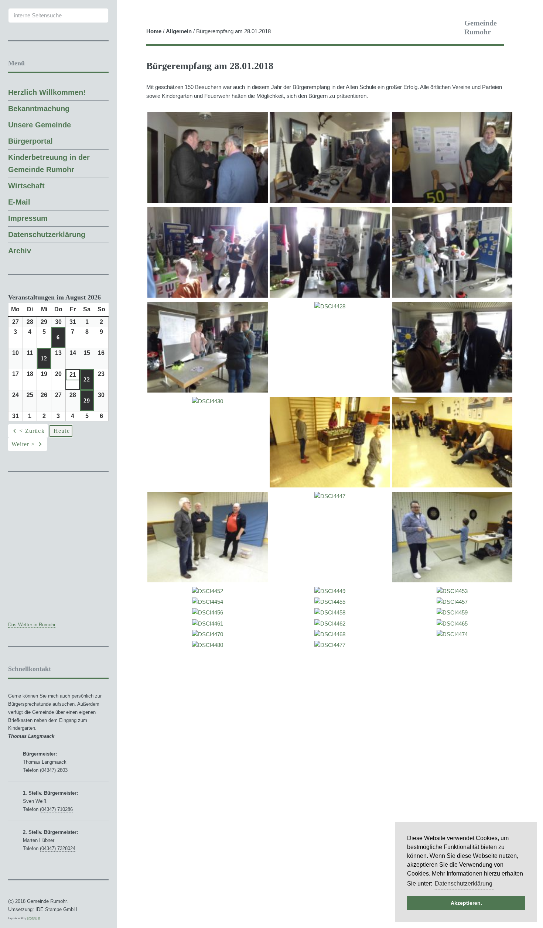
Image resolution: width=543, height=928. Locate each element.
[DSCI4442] (207, 580)
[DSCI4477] (329, 645)
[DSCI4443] (452, 580)
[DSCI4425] (330, 296)
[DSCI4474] (452, 634)
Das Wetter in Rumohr (31, 624)
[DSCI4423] (207, 296)
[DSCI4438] (452, 391)
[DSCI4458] (329, 613)
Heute (62, 431)
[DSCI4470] (207, 634)
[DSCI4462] (329, 624)
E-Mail (19, 202)
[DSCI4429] (207, 391)
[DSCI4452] (207, 591)
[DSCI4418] (207, 201)
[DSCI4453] (452, 591)
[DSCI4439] (330, 486)
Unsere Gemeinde (39, 125)
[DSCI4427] (452, 296)
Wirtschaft (26, 186)
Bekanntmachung (38, 109)
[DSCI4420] (330, 201)
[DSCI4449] (329, 591)
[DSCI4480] (207, 645)
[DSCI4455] (329, 602)
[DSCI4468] (329, 634)
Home (153, 31)
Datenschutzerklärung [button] (463, 883)
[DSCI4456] (207, 613)
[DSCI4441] (452, 486)
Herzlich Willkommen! (47, 92)
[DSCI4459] (452, 613)
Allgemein (179, 31)
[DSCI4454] (207, 602)
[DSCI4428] (329, 306)
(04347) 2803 (54, 770)
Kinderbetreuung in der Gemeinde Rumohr (49, 163)
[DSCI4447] (329, 496)
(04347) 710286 (56, 809)
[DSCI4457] (452, 602)
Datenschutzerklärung (46, 234)
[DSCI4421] (452, 201)
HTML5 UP (33, 918)
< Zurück (32, 431)
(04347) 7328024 (57, 848)
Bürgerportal (30, 141)
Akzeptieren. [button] (466, 903)
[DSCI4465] (452, 624)
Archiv (19, 251)
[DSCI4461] (207, 624)
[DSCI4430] (207, 401)
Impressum (28, 218)
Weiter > (23, 444)
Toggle (130, 12)
